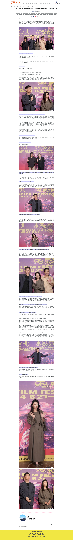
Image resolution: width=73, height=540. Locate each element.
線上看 (49, 3)
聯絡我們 (32, 536)
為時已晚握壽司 (27, 3)
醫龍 (23, 3)
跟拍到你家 (46, 3)
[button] (32, 16)
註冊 (60, 1)
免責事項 (44, 536)
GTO (30, 3)
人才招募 (40, 536)
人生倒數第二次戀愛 (41, 3)
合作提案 (36, 536)
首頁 (12, 6)
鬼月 (32, 3)
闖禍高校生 (35, 3)
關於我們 (29, 536)
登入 (58, 1)
